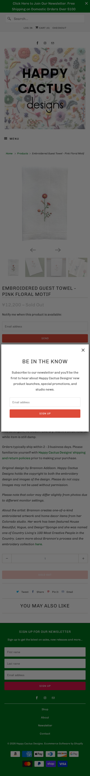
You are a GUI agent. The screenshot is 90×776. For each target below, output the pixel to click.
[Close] (83, 350)
